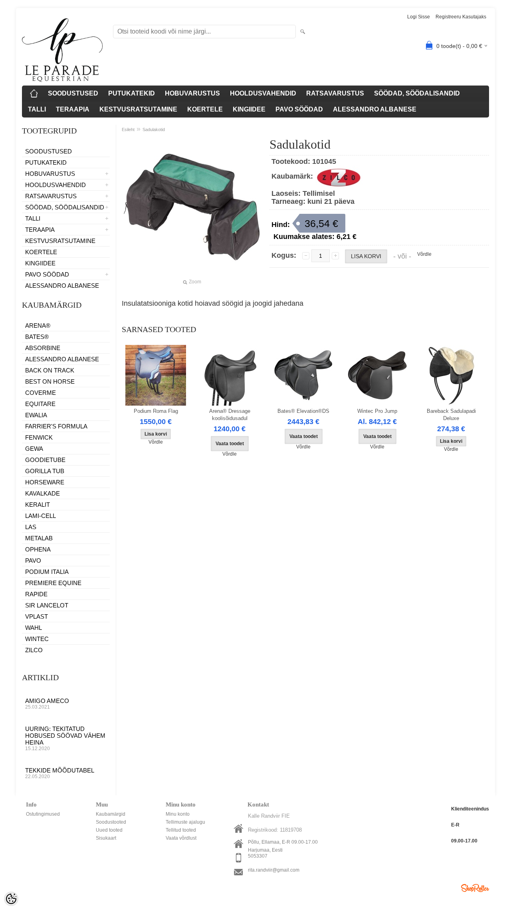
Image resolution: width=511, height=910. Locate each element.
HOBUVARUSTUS (192, 93)
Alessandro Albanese (62, 359)
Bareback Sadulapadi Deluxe (451, 414)
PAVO (33, 560)
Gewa (34, 448)
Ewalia (36, 415)
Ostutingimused (43, 814)
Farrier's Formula (56, 426)
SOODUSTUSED (73, 93)
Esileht (128, 129)
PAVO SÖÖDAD (299, 109)
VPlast (36, 616)
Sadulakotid (154, 129)
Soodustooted (111, 822)
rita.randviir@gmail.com (273, 870)
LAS (30, 527)
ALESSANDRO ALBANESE (374, 109)
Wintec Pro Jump (377, 411)
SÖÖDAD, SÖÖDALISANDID (417, 93)
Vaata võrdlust (181, 838)
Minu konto (178, 814)
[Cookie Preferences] (11, 899)
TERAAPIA (72, 109)
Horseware (44, 482)
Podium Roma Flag (156, 411)
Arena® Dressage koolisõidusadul (229, 414)
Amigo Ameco (47, 703)
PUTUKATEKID (131, 93)
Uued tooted (109, 830)
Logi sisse (418, 17)
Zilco (34, 650)
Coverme (40, 392)
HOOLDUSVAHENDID (263, 93)
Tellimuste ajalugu (185, 822)
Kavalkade (42, 493)
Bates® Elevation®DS (303, 411)
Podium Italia (47, 571)
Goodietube (45, 459)
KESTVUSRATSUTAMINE (138, 109)
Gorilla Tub (44, 471)
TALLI (37, 109)
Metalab (39, 538)
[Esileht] (34, 94)
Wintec (37, 638)
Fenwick (39, 437)
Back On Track (49, 370)
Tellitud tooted (181, 830)
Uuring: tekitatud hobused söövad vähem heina (65, 738)
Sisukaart (106, 838)
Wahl (33, 627)
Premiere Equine (53, 582)
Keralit (37, 504)
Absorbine (42, 347)
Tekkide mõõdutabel (59, 773)
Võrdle (424, 254)
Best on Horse (50, 381)
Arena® (37, 325)
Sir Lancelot (46, 605)
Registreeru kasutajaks (461, 17)
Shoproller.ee (475, 888)
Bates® (37, 336)
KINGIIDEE (249, 109)
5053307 (257, 856)
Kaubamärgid (110, 814)
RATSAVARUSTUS (335, 93)
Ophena (38, 549)
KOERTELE (205, 109)
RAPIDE (36, 594)
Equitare (40, 403)
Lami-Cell (40, 515)
